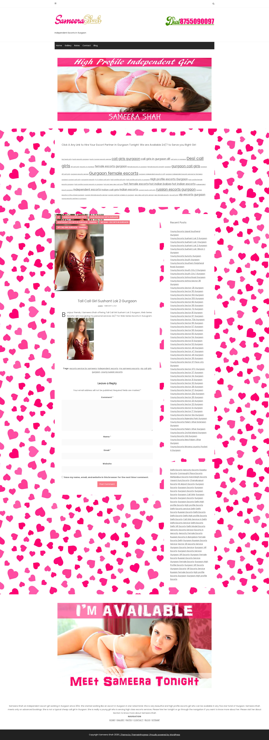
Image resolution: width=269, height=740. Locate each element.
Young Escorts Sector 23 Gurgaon (186, 400)
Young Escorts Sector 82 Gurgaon (186, 302)
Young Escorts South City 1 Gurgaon (187, 273)
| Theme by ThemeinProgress (134, 734)
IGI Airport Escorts (186, 484)
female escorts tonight (155, 167)
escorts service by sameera (83, 368)
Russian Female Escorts (181, 572)
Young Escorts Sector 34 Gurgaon (186, 376)
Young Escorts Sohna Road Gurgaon (187, 277)
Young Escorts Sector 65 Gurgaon (186, 323)
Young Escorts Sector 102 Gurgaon (187, 295)
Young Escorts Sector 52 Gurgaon (186, 344)
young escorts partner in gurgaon (74, 198)
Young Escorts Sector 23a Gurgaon (187, 393)
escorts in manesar (87, 167)
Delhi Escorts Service (180, 522)
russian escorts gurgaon (176, 189)
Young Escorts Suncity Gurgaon (185, 256)
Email (107, 450)
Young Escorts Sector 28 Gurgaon (186, 386)
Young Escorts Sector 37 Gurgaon (186, 372)
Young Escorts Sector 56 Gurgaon (186, 330)
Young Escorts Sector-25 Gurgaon (187, 287)
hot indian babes (160, 184)
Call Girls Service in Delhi (195, 519)
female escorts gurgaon (111, 166)
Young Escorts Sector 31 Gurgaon (186, 379)
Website (107, 463)
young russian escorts (112, 372)
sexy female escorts (161, 195)
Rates (77, 45)
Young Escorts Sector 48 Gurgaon (186, 347)
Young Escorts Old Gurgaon (183, 436)
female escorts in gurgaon (137, 167)
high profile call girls (118, 180)
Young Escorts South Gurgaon (185, 259)
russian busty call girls (147, 190)
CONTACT (138, 720)
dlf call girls (75, 167)
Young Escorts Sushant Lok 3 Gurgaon (188, 238)
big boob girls (67, 159)
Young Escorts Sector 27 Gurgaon (186, 390)
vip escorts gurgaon (192, 194)
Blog (96, 45)
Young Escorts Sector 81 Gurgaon (186, 312)
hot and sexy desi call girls (113, 184)
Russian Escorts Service (189, 558)
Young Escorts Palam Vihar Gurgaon (187, 429)
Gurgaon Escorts (186, 487)
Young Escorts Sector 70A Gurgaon (187, 319)
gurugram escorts (88, 180)
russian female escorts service (96, 195)
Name (107, 436)
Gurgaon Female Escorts (182, 561)
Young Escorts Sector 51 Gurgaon (186, 340)
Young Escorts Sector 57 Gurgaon (186, 326)
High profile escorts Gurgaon (169, 179)
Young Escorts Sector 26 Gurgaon (186, 397)
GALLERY (120, 720)
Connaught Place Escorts (190, 473)
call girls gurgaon (126, 158)
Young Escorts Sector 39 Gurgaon (186, 358)
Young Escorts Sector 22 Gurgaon (186, 404)
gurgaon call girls (185, 166)
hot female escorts (136, 184)
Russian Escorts (185, 512)
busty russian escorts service (100, 159)
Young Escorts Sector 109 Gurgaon (187, 298)
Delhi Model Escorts (195, 526)
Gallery (68, 45)
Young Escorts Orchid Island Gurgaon (188, 432)
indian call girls (110, 189)
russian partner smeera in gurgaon (121, 195)
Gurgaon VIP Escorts (180, 554)
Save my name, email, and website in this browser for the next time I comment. (106, 477)
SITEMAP (156, 720)
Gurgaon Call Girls (186, 494)
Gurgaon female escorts (113, 173)
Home (59, 45)
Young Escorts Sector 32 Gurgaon (186, 383)
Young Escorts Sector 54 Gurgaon (186, 337)
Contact (87, 45)
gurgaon (168, 167)
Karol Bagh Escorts (198, 476)
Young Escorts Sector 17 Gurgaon (186, 411)
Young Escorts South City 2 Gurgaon (188, 270)
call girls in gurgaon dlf (155, 159)
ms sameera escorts (129, 368)
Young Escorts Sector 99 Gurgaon (186, 305)
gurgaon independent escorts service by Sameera (184, 174)
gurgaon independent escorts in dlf (152, 174)
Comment (107, 397)
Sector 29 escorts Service (190, 544)
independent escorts (87, 189)
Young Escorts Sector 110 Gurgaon (186, 291)
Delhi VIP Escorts (178, 526)
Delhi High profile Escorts (195, 515)
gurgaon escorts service (80, 174)
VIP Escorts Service (196, 568)
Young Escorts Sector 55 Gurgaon (186, 333)
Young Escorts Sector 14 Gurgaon (186, 407)
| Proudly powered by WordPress (164, 734)
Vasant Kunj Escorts (179, 480)
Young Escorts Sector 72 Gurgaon (186, 309)
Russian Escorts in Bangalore (184, 537)
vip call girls (173, 195)
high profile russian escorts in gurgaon (88, 184)
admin (100, 306)
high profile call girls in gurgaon (138, 180)
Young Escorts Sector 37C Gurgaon (187, 369)
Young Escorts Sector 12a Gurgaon (187, 415)
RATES (129, 720)
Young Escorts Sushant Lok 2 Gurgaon (188, 245)
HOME (112, 720)
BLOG (147, 720)
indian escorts (129, 189)
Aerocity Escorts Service (182, 529)
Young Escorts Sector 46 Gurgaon (186, 354)
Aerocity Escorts (191, 469)
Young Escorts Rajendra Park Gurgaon (188, 418)
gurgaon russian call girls (71, 180)
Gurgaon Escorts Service (182, 547)
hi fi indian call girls (102, 180)
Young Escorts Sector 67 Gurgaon (186, 316)
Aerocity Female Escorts (190, 533)
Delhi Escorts (176, 469)
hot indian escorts (184, 184)
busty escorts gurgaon (80, 159)
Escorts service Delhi (185, 508)
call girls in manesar (178, 159)
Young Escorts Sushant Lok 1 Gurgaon (188, 242)
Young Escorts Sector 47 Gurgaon (186, 351)
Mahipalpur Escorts (179, 476)
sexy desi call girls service (144, 195)
